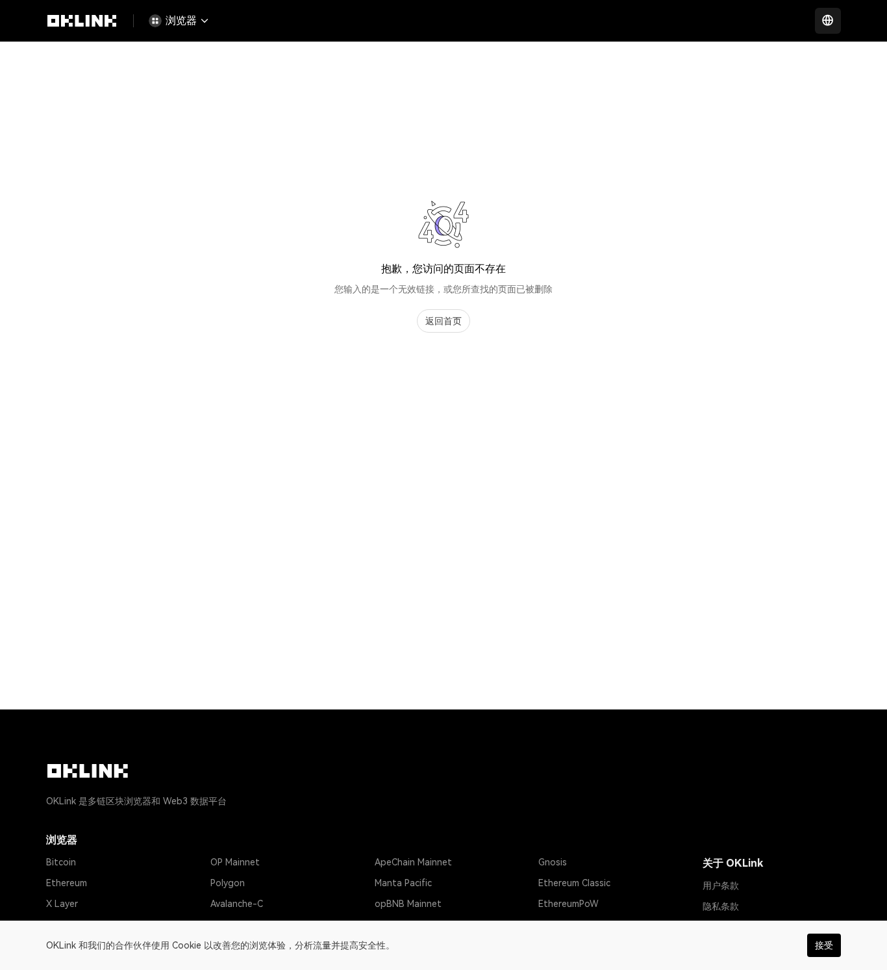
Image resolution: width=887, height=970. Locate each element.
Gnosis (552, 862)
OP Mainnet (235, 862)
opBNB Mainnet (408, 904)
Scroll (386, 924)
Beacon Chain (567, 924)
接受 (824, 945)
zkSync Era (233, 924)
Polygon (227, 883)
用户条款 (721, 885)
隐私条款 (721, 906)
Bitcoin (61, 862)
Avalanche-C (236, 904)
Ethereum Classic (574, 883)
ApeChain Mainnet (413, 862)
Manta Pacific (403, 883)
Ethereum (66, 883)
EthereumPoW (568, 904)
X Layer (62, 904)
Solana (60, 924)
